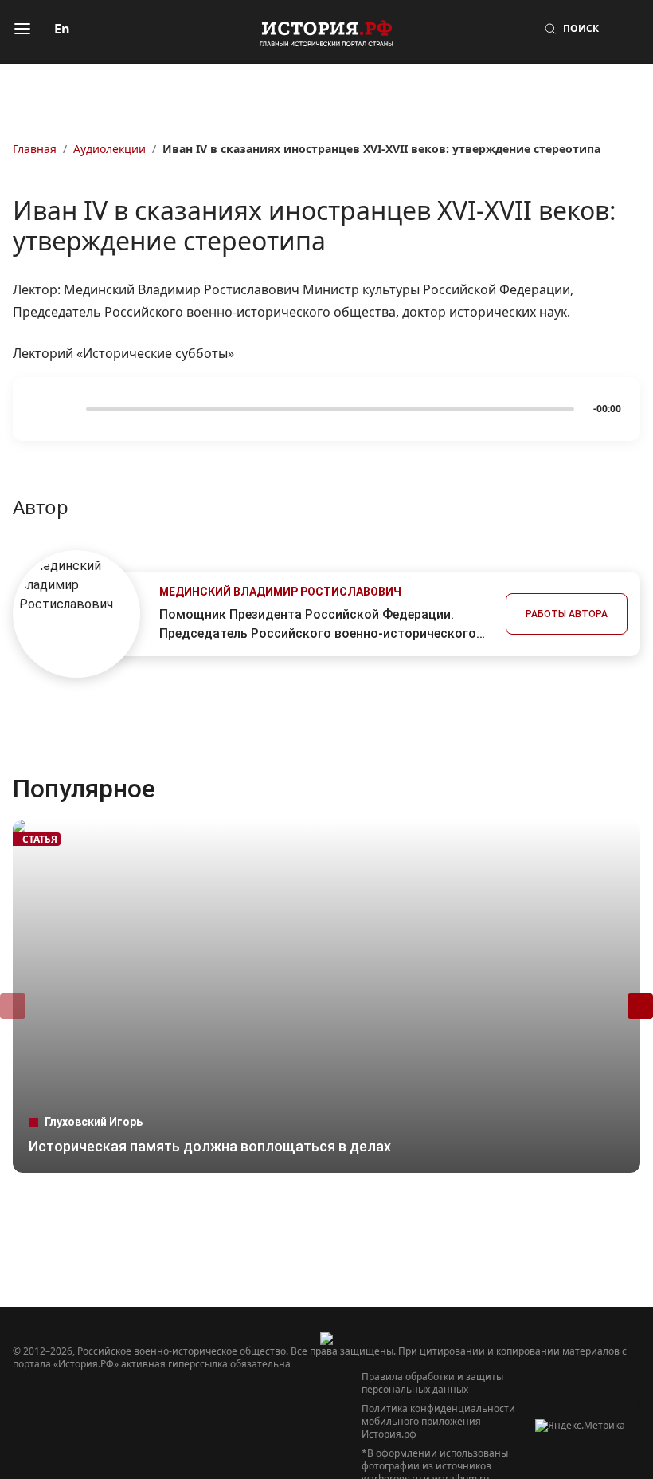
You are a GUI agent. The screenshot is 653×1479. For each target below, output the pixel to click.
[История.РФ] (326, 32)
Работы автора (567, 614)
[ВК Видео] (108, 1437)
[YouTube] (165, 1437)
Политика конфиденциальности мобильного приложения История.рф (438, 1421)
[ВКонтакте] (79, 1437)
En (62, 28)
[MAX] (22, 1437)
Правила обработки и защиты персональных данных (432, 1383)
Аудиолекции (109, 148)
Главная (35, 148)
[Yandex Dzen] (223, 1437)
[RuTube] (137, 1437)
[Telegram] (51, 1437)
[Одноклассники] (194, 1437)
